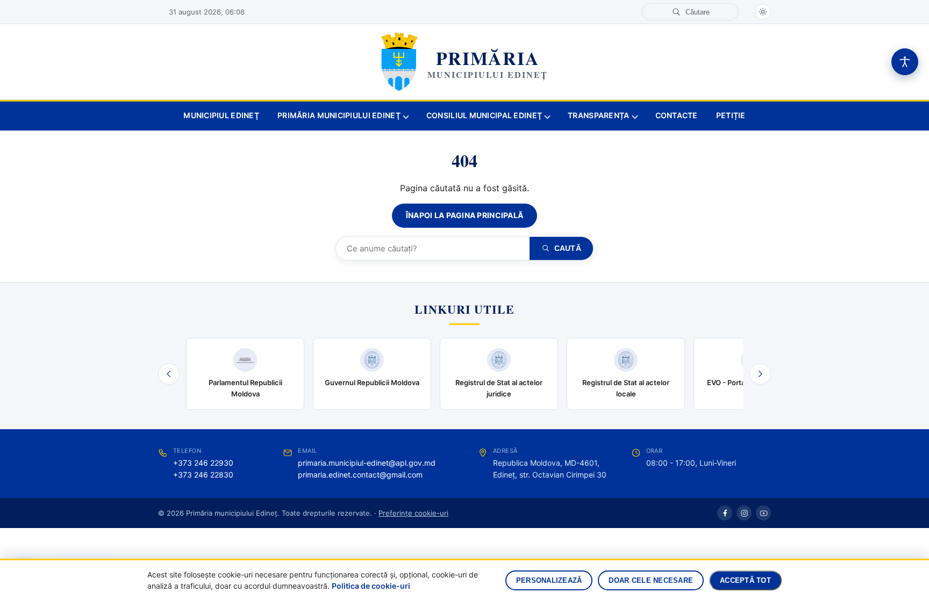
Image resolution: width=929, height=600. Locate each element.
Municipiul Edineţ (221, 115)
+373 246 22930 (203, 462)
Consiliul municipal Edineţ (484, 115)
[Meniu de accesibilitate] (904, 61)
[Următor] (760, 374)
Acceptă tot (745, 580)
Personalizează (549, 580)
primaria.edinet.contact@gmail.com (360, 474)
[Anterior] (169, 374)
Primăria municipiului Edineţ (339, 115)
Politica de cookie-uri (371, 585)
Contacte (676, 115)
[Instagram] (744, 513)
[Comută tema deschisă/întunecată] (763, 12)
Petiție (731, 115)
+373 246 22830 (203, 474)
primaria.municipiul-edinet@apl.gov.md (366, 462)
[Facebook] (724, 513)
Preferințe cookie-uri (413, 513)
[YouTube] (763, 513)
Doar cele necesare (651, 580)
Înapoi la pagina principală (465, 215)
